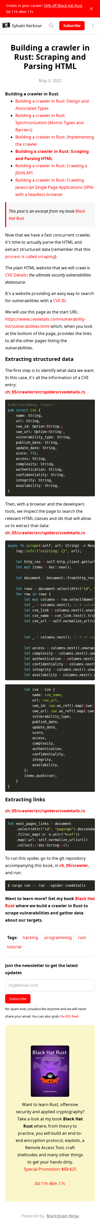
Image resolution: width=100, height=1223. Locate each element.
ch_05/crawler (73, 865)
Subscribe (72, 25)
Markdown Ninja (62, 1216)
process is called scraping (30, 256)
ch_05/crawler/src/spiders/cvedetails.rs (45, 392)
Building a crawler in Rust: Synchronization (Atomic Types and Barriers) (49, 123)
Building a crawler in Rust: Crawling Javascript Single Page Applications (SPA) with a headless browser (54, 187)
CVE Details (16, 275)
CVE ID (59, 300)
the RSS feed (68, 1016)
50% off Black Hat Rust (63, 5)
